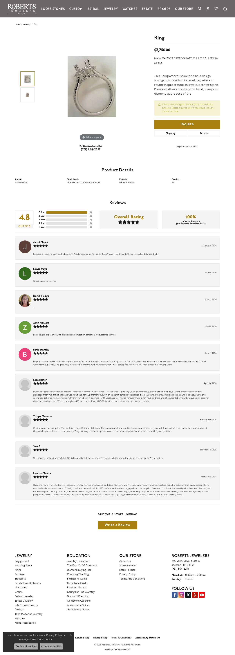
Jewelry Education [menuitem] (78, 561)
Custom (76, 8)
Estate (147, 8)
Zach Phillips (41, 323)
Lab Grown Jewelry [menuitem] (26, 605)
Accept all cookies (51, 646)
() (90, 212)
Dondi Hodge (41, 296)
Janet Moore (40, 242)
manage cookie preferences (35, 639)
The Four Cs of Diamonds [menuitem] (82, 565)
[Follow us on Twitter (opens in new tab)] (188, 595)
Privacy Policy (127, 574)
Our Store (184, 8)
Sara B (36, 446)
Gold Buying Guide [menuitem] (78, 609)
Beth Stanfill (41, 350)
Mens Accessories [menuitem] (25, 623)
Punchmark (124, 650)
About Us (125, 561)
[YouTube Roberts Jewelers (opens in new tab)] (202, 595)
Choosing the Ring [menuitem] (78, 574)
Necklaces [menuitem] (21, 587)
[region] (92, 87)
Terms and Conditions (132, 579)
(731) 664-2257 (91, 149)
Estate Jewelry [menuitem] (24, 601)
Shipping (170, 133)
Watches (130, 8)
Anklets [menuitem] (19, 609)
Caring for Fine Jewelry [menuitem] (81, 592)
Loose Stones (53, 8)
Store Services (127, 565)
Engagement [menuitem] (22, 561)
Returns (204, 133)
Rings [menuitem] (18, 570)
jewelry (26, 24)
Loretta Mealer (42, 473)
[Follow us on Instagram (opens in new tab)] (181, 595)
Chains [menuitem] (19, 592)
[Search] (200, 8)
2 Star (42, 223)
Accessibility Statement (147, 638)
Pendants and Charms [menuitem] (28, 583)
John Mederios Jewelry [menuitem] (29, 614)
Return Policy (82, 638)
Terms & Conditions (121, 638)
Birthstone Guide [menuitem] (77, 579)
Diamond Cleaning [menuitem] (77, 596)
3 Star (42, 220)
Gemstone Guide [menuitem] (77, 583)
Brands (164, 8)
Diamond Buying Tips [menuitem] (79, 570)
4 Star (42, 216)
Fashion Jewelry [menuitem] (24, 596)
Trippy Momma (42, 416)
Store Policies (127, 570)
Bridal (93, 8)
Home (17, 24)
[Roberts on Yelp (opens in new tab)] (195, 595)
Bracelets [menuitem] (20, 579)
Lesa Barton (40, 380)
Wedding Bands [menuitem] (23, 565)
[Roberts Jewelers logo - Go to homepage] (22, 9)
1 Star (42, 227)
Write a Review (117, 525)
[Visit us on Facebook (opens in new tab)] (175, 595)
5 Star (42, 212)
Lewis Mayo (40, 269)
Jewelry (111, 8)
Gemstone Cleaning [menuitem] (79, 601)
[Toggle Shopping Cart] (225, 8)
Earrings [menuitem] (19, 574)
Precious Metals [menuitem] (76, 587)
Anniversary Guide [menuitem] (78, 605)
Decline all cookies (26, 646)
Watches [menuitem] (20, 618)
